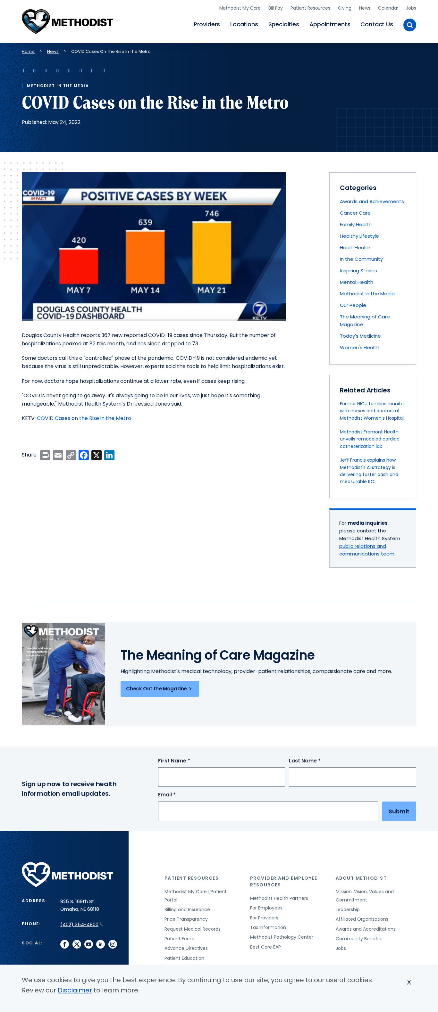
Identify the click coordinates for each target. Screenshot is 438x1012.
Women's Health (359, 347)
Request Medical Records (192, 929)
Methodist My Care (240, 8)
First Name (186, 761)
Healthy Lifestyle (359, 236)
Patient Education (184, 958)
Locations (244, 24)
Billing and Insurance (187, 909)
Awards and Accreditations (366, 929)
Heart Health (355, 247)
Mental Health (356, 282)
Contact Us (376, 24)
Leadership (348, 909)
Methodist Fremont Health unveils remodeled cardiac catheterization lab (370, 439)
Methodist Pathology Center (281, 937)
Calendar (388, 8)
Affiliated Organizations (362, 919)
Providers (207, 24)
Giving (344, 8)
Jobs (411, 8)
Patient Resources (310, 8)
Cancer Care (355, 213)
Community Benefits (359, 938)
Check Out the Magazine (156, 688)
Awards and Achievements (372, 201)
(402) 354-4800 (79, 924)
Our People (353, 305)
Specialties (283, 24)
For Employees (266, 908)
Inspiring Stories (358, 270)
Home (28, 51)
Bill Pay (275, 8)
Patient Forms (180, 938)
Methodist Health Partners (279, 898)
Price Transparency (186, 919)
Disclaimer (75, 990)
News (364, 8)
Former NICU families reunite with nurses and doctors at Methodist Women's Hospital (372, 410)
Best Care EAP (265, 947)
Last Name (316, 761)
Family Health (356, 224)
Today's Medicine (360, 336)
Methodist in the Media (367, 293)
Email (178, 795)
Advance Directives (186, 948)
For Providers (264, 918)
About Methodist (361, 878)
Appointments (329, 24)
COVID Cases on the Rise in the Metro (84, 418)
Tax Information (268, 927)
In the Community (361, 259)
